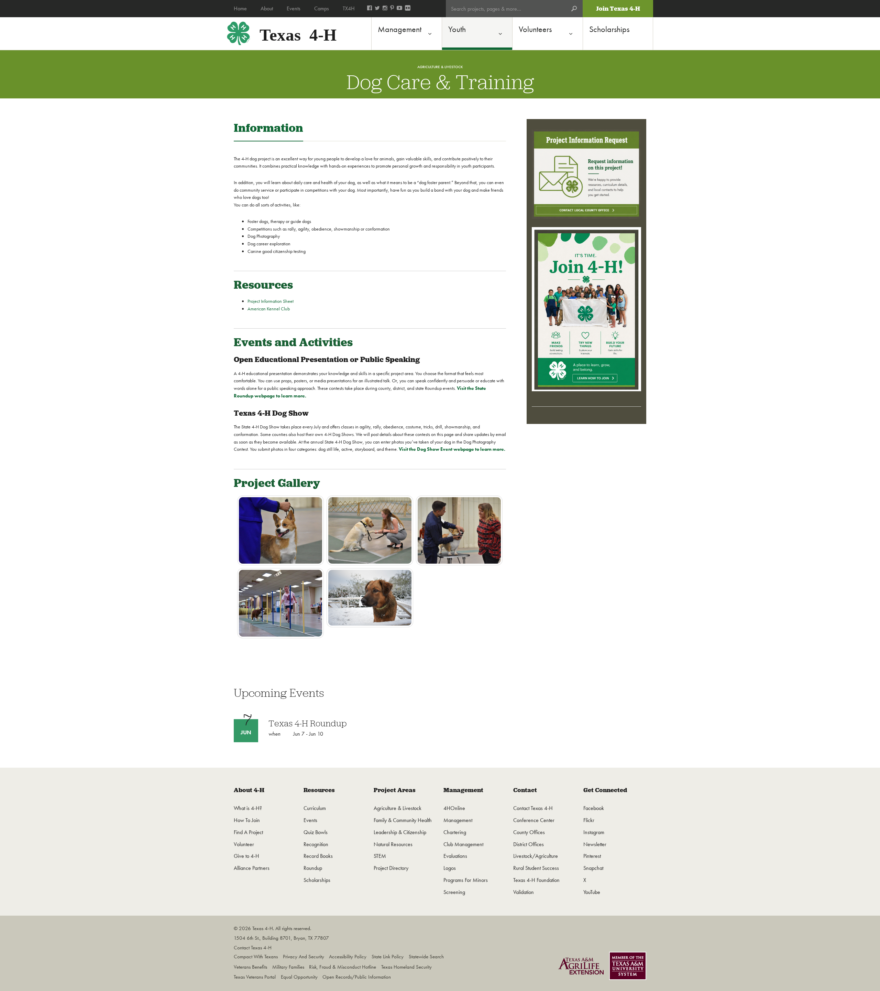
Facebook (593, 808)
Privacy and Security (303, 956)
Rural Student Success (536, 868)
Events (310, 820)
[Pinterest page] (392, 8)
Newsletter (594, 844)
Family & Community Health (403, 820)
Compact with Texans (256, 956)
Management (463, 790)
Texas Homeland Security (406, 967)
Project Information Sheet (271, 301)
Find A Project (248, 832)
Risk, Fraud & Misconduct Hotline (342, 967)
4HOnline (454, 808)
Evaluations (455, 856)
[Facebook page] (369, 8)
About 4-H (249, 790)
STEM (380, 856)
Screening (454, 892)
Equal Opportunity (299, 977)
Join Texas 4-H (618, 8)
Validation (523, 892)
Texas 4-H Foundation (536, 880)
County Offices (529, 832)
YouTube (591, 892)
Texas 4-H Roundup (307, 723)
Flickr (588, 820)
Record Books (318, 856)
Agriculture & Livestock (397, 808)
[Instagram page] (385, 8)
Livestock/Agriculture (535, 856)
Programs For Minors (465, 880)
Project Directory (391, 868)
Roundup (313, 868)
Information (268, 128)
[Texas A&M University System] (627, 967)
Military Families (288, 967)
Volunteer (244, 844)
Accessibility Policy (347, 956)
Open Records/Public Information (356, 977)
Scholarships (317, 880)
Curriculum (315, 808)
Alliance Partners (252, 868)
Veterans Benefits (250, 967)
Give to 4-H (246, 856)
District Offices (528, 844)
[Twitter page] (377, 8)
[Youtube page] (399, 8)
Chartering (454, 832)
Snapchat (593, 868)
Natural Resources (393, 844)
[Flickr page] (408, 8)
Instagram (593, 832)
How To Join (247, 820)
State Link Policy (388, 956)
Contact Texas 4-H (533, 808)
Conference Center (533, 820)
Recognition (316, 844)
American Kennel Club (269, 309)
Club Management (463, 844)
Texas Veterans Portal (255, 977)
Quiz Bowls (316, 832)
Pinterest (592, 856)
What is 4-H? (248, 808)
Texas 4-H (298, 33)
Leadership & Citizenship (400, 832)
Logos (449, 868)
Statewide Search (426, 956)
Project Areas (395, 790)
